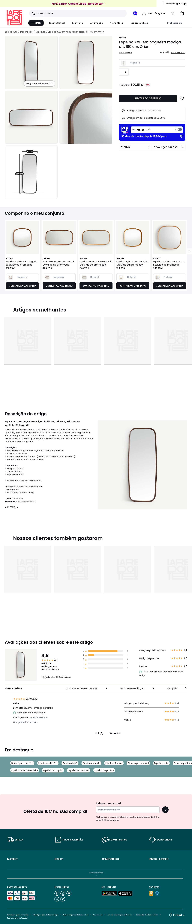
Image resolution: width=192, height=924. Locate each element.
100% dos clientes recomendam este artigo (161, 673)
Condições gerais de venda (17, 915)
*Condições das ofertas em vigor (45, 915)
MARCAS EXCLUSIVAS (110, 859)
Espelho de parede (104, 770)
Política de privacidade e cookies (75, 915)
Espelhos (40, 31)
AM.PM (122, 37)
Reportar (115, 733)
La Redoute (11, 31)
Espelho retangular (53, 770)
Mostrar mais (96, 872)
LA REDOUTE (12, 859)
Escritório (77, 22)
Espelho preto (161, 763)
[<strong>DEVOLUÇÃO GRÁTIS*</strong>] (182, 147)
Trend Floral (116, 22)
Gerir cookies (98, 915)
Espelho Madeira (113, 763)
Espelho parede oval (138, 763)
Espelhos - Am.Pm (47, 763)
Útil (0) (99, 733)
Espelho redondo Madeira (24, 770)
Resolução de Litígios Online (147, 915)
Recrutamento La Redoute (17, 918)
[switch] (157, 129)
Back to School (56, 22)
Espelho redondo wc (78, 770)
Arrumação (96, 22)
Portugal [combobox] (177, 915)
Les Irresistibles (139, 22)
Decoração (26, 31)
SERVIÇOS (58, 859)
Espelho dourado (91, 763)
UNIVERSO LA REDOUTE (159, 859)
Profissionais (174, 22)
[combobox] (86, 688)
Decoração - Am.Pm (22, 763)
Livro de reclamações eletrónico (119, 915)
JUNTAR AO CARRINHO (148, 98)
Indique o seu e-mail (108, 803)
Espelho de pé (70, 763)
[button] (181, 13)
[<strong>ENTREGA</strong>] (149, 147)
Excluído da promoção (19, 264)
